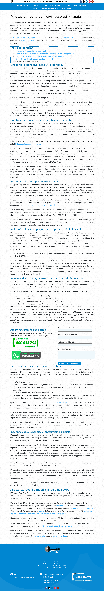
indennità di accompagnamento (28, 144)
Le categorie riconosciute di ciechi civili (30, 51)
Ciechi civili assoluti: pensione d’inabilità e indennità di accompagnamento (45, 54)
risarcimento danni (59, 536)
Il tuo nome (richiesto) (67, 327)
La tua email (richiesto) (67, 334)
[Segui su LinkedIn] (87, 1)
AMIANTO (59, 5)
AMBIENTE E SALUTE (42, 5)
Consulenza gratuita (66, 349)
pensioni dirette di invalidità (60, 402)
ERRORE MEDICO (23, 5)
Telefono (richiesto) (66, 342)
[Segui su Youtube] (92, 1)
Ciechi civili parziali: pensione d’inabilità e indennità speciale (39, 56)
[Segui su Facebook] (81, 1)
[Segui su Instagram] (90, 1)
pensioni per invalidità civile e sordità (40, 205)
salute (41, 511)
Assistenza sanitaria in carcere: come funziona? (52, 8)
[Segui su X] (84, 1)
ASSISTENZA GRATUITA (76, 5)
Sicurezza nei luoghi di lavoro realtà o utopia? (60, 526)
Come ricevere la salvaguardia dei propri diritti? (34, 59)
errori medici (40, 536)
